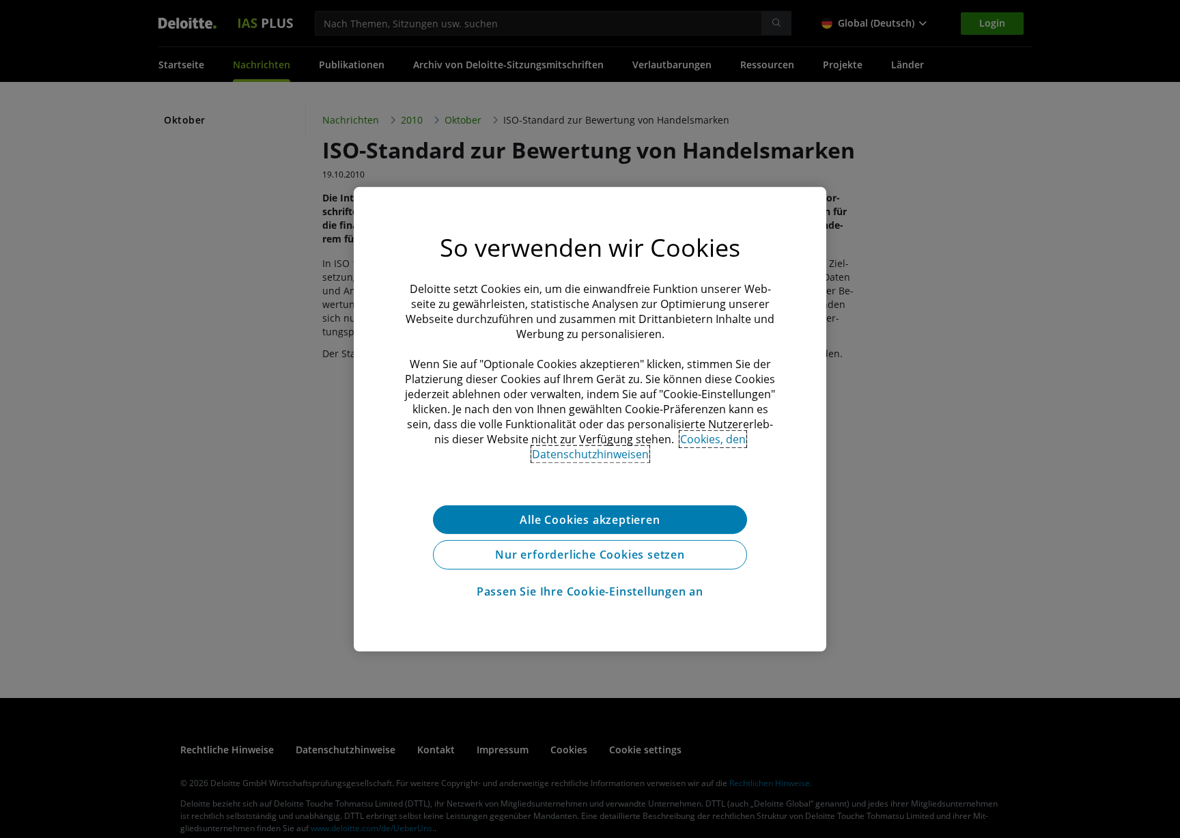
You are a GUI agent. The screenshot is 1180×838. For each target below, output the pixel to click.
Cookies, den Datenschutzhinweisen (639, 446)
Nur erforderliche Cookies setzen (590, 554)
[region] (590, 418)
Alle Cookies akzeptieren (590, 519)
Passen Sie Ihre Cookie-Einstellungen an (590, 591)
